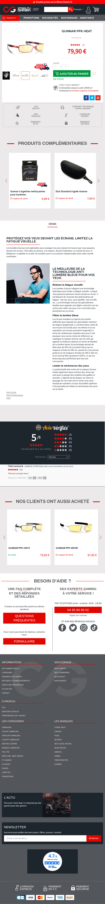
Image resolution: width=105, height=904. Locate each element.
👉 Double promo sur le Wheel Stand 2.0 (52, 2)
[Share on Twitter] (92, 97)
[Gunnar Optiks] (76, 38)
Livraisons (7, 673)
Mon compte (60, 668)
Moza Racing (60, 748)
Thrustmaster (61, 760)
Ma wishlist (59, 677)
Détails (52, 223)
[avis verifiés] (52, 861)
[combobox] (56, 9)
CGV (4, 707)
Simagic (58, 752)
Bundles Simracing (11, 748)
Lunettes (6, 772)
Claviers (6, 764)
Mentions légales (10, 712)
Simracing (6, 727)
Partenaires (60, 681)
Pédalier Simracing (11, 736)
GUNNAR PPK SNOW (67, 548)
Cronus (57, 731)
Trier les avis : (40, 457)
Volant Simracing (10, 731)
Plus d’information (14, 395)
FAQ (8, 398)
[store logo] (21, 9)
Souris (5, 768)
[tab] (52, 224)
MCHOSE (58, 740)
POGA (56, 736)
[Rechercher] (71, 9)
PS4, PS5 (5, 752)
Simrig (57, 756)
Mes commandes (62, 673)
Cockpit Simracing (10, 740)
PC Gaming (7, 760)
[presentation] (6, 180)
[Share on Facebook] (86, 97)
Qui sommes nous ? (11, 668)
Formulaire (24, 641)
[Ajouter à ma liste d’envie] (94, 73)
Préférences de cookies (13, 716)
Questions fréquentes (24, 618)
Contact (6, 693)
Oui (32, 478)
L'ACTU (9, 797)
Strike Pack (60, 727)
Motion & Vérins (9, 744)
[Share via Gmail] (98, 97)
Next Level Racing (63, 744)
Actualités (7, 689)
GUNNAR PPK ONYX (19, 548)
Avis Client (11, 393)
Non (42, 478)
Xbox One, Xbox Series (12, 756)
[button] (6, 75)
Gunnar (57, 764)
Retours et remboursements (16, 681)
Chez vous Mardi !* (69, 85)
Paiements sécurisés (12, 677)
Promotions (7, 776)
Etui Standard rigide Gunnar (71, 191)
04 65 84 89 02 (78, 610)
